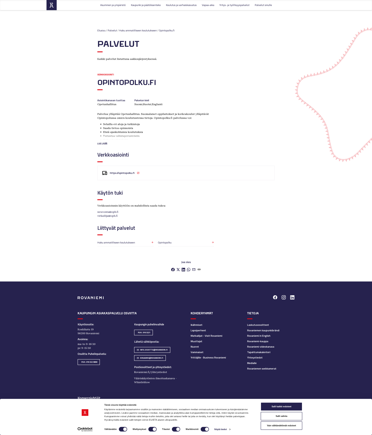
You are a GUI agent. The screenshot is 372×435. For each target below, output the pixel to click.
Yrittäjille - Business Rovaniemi (208, 357)
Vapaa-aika (208, 5)
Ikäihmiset (196, 325)
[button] (155, 140)
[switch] (152, 429)
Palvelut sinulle (263, 5)
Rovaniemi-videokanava (260, 347)
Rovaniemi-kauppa (257, 341)
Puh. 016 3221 (144, 332)
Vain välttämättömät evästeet (281, 425)
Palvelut (112, 30)
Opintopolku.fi (167, 30)
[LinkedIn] (183, 270)
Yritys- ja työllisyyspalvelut (234, 5)
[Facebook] (173, 270)
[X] (178, 270)
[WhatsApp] (188, 270)
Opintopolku (164, 242)
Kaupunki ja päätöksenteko (146, 5)
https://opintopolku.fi (122, 173)
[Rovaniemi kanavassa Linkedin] (292, 297)
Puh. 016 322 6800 (89, 361)
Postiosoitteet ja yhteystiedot (152, 367)
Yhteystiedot (255, 357)
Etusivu (101, 30)
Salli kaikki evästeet (281, 406)
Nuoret (195, 347)
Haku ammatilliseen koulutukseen (138, 30)
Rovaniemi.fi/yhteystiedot (150, 372)
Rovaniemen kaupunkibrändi (263, 330)
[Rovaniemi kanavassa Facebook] (275, 297)
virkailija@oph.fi (107, 215)
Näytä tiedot (220, 429)
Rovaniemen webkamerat (261, 369)
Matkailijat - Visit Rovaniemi (206, 336)
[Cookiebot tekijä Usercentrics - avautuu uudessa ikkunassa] (85, 429)
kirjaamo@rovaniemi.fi (150, 357)
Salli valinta (281, 416)
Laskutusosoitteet (258, 325)
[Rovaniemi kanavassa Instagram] (284, 297)
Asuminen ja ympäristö (113, 5)
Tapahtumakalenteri (258, 352)
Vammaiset (197, 352)
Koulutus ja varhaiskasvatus (181, 5)
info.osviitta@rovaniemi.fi (152, 349)
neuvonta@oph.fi (107, 212)
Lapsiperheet (198, 330)
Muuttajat (196, 341)
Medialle (252, 363)
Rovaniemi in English (258, 336)
